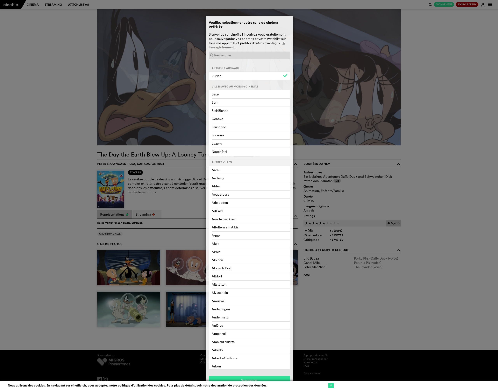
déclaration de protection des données (238, 385)
